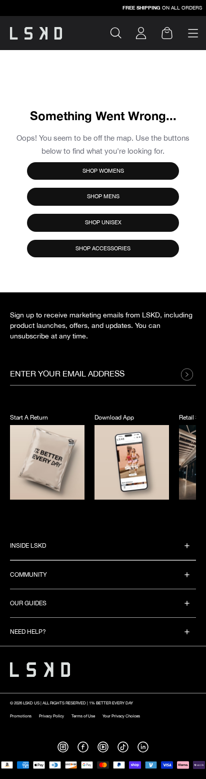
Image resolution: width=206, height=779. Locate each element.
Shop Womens (103, 171)
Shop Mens (103, 196)
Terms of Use (83, 716)
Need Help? (28, 632)
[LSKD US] (36, 33)
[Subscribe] (189, 374)
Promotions (21, 716)
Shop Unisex (103, 222)
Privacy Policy (51, 716)
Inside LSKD (28, 546)
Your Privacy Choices (121, 716)
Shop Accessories (103, 248)
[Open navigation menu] (193, 33)
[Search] (120, 33)
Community (28, 575)
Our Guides (28, 603)
